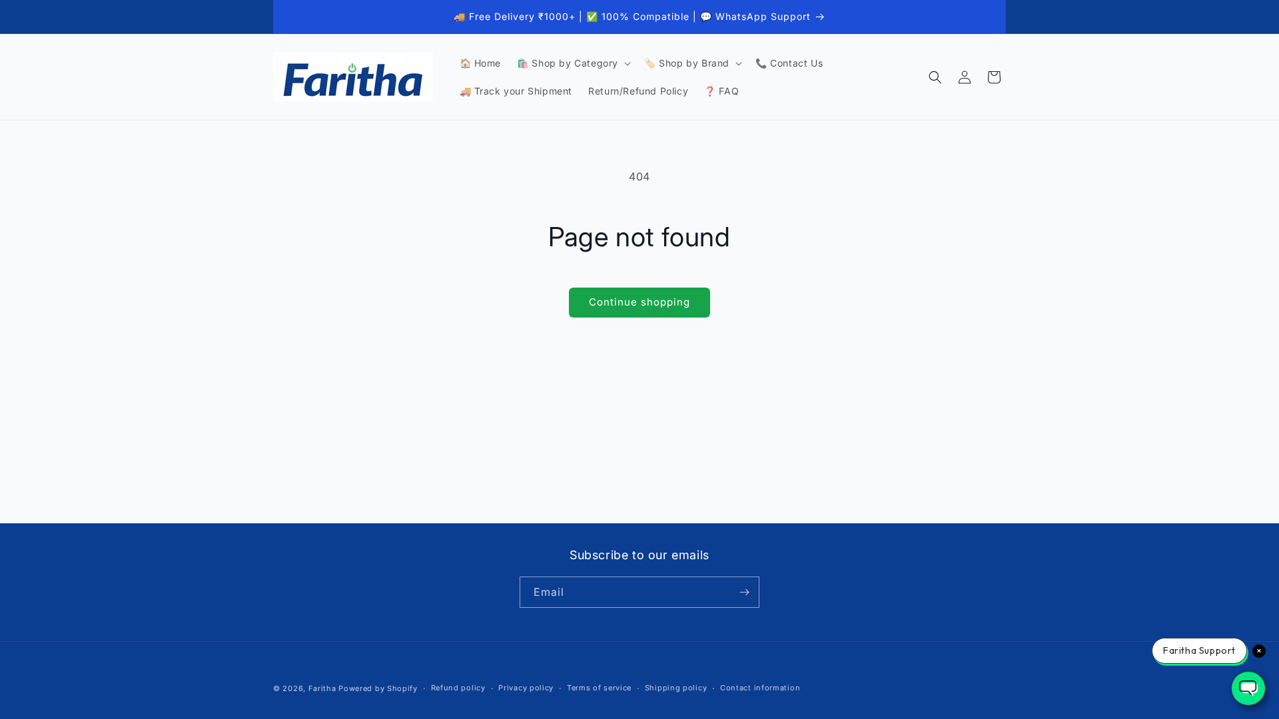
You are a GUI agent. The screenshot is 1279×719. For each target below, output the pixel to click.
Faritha (322, 688)
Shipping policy (676, 687)
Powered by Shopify (378, 688)
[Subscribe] (744, 592)
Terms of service (599, 687)
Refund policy (458, 687)
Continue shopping (639, 302)
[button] (572, 63)
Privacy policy (526, 687)
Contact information (760, 687)
